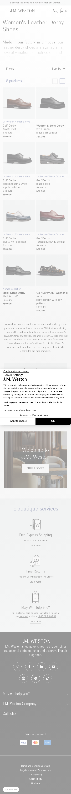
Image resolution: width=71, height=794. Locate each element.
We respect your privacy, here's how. (19, 410)
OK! (53, 421)
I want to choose (18, 421)
